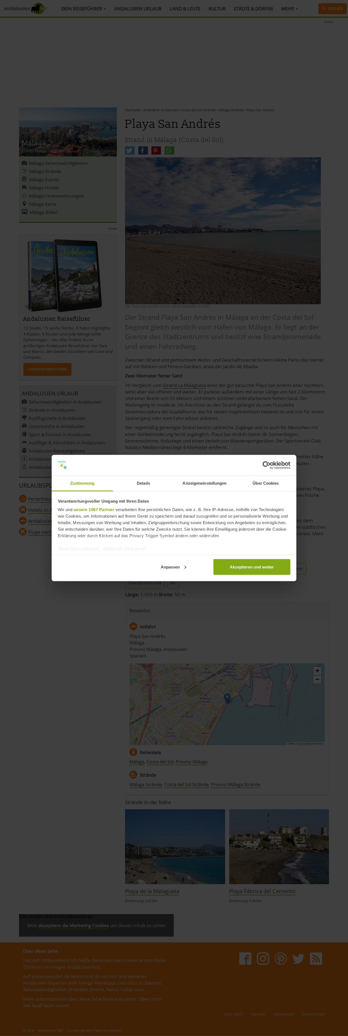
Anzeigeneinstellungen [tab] (204, 483)
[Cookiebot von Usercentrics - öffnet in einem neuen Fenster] (266, 465)
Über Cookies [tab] (266, 483)
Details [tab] (143, 483)
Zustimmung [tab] (82, 483)
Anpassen (170, 566)
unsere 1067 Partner (94, 509)
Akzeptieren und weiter (252, 566)
